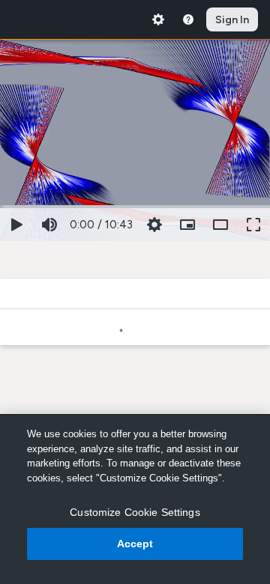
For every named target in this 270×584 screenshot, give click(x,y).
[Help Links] (188, 19)
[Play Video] (16, 224)
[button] (187, 224)
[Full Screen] (253, 224)
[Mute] (49, 224)
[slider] (135, 205)
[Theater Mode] (220, 224)
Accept (135, 544)
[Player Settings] (154, 224)
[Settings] (158, 19)
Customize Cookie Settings (135, 512)
